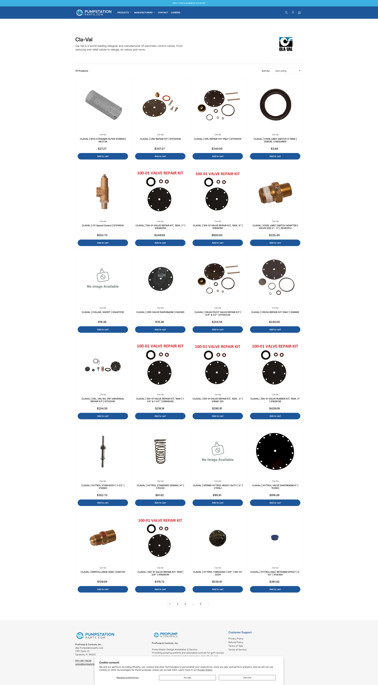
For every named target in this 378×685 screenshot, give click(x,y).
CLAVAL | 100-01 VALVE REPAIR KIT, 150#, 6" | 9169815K (218, 227)
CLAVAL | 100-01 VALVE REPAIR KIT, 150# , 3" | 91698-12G (218, 400)
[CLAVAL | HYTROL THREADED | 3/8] (218, 538)
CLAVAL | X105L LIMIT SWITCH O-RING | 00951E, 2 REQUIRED (275, 140)
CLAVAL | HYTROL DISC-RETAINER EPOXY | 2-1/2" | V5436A (275, 573)
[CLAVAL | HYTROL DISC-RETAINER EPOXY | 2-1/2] (275, 538)
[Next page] (208, 604)
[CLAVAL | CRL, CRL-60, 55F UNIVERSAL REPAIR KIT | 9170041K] (103, 365)
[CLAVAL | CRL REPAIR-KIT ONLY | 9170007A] (218, 105)
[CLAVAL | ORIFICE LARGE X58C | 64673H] (103, 538)
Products (123, 12)
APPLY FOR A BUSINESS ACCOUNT (189, 3)
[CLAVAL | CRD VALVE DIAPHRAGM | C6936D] (160, 278)
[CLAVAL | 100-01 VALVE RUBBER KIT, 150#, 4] (275, 365)
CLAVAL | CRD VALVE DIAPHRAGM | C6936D (160, 312)
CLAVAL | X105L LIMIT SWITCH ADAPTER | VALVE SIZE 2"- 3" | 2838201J (275, 227)
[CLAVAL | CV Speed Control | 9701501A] (103, 192)
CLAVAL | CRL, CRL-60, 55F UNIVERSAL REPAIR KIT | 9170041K (103, 400)
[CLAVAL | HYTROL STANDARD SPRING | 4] (160, 451)
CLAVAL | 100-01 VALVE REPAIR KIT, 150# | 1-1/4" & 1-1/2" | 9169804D (160, 400)
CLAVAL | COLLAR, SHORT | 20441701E (103, 312)
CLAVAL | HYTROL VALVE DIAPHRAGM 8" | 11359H (275, 486)
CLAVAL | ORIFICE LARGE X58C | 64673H (103, 572)
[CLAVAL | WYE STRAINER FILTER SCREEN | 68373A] (103, 105)
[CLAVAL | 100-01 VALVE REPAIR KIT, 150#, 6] (218, 192)
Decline (247, 677)
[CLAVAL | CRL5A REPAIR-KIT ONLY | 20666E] (275, 278)
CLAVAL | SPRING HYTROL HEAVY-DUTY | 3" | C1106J (218, 486)
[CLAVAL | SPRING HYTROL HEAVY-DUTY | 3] (218, 451)
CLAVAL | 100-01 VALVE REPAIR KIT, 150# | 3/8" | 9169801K (160, 573)
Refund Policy (235, 642)
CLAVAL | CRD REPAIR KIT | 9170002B (160, 139)
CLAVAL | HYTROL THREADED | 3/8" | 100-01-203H (217, 573)
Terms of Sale (235, 646)
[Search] (286, 12)
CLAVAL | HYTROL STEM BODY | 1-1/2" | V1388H (102, 486)
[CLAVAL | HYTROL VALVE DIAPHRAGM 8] (275, 451)
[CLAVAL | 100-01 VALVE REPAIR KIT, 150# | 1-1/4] (160, 365)
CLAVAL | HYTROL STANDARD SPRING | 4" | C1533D (160, 486)
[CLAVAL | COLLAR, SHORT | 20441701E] (103, 278)
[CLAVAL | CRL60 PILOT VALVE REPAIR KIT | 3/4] (218, 278)
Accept (187, 677)
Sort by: (266, 70)
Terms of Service (237, 649)
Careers (175, 12)
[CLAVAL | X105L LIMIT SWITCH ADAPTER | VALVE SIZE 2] (275, 192)
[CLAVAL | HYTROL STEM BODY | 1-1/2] (103, 451)
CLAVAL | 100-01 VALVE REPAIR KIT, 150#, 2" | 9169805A (160, 227)
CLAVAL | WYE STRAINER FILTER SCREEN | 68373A (103, 140)
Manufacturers (143, 12)
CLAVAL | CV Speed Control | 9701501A (103, 225)
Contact (163, 12)
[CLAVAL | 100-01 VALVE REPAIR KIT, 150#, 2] (160, 192)
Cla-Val (103, 134)
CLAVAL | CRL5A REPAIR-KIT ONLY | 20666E (275, 312)
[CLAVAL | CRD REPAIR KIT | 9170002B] (160, 105)
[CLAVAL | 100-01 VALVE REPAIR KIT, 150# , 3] (218, 365)
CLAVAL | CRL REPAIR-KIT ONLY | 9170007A (217, 139)
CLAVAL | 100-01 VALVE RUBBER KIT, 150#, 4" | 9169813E (275, 400)
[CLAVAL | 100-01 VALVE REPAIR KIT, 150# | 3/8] (160, 538)
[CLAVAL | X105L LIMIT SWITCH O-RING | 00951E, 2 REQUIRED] (275, 105)
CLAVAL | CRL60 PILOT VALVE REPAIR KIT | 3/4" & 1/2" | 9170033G (217, 313)
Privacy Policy (205, 669)
